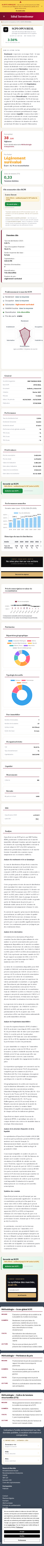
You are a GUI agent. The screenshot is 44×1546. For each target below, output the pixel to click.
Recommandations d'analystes (13, 1473)
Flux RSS (5, 1508)
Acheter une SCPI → (13, 491)
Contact (5, 1496)
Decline (22, 1536)
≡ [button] (4, 16)
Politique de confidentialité (12, 1505)
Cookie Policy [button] (11, 1525)
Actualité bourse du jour (10, 1471)
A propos (6, 1501)
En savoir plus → (13, 204)
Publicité (5, 1489)
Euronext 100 (7, 1480)
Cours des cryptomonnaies (11, 1482)
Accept (22, 1532)
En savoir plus (20, 10)
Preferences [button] (19, 1527)
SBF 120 (5, 1478)
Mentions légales (8, 1498)
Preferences (22, 1540)
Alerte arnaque (8, 1503)
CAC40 (5, 1475)
